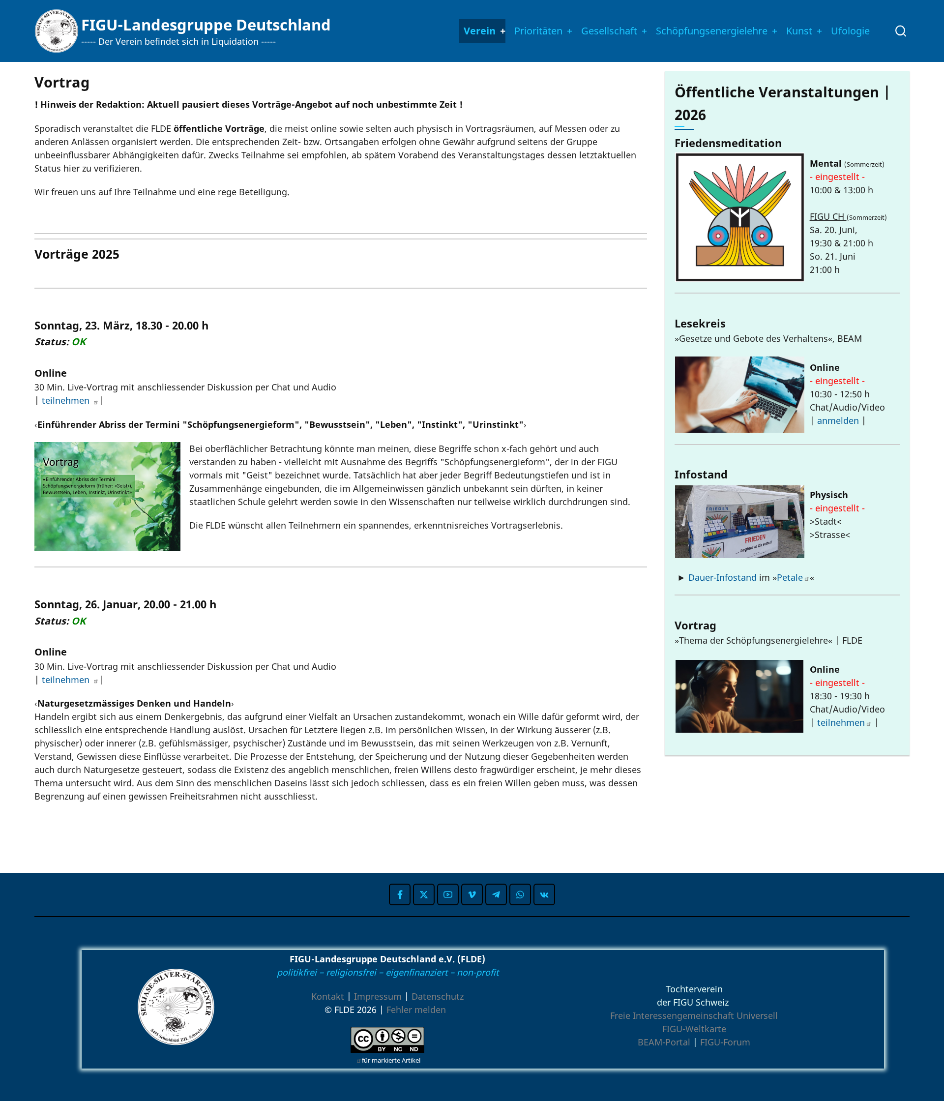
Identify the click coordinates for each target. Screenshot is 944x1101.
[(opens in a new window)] (400, 894)
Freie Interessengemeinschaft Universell (694, 1015)
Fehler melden (416, 1009)
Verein (480, 30)
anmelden (838, 420)
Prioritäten (538, 30)
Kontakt (327, 996)
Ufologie (850, 30)
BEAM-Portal (664, 1042)
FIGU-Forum (725, 1042)
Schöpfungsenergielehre (711, 30)
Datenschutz (438, 996)
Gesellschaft (609, 30)
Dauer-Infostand (722, 577)
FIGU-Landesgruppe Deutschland (206, 24)
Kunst (799, 30)
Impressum (378, 996)
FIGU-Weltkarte (694, 1029)
